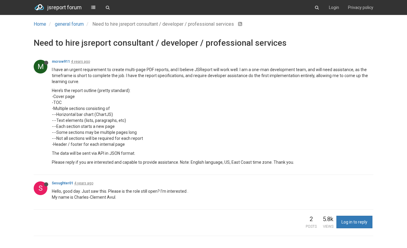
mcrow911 (61, 61)
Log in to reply (354, 222)
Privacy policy (360, 7)
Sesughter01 (62, 183)
